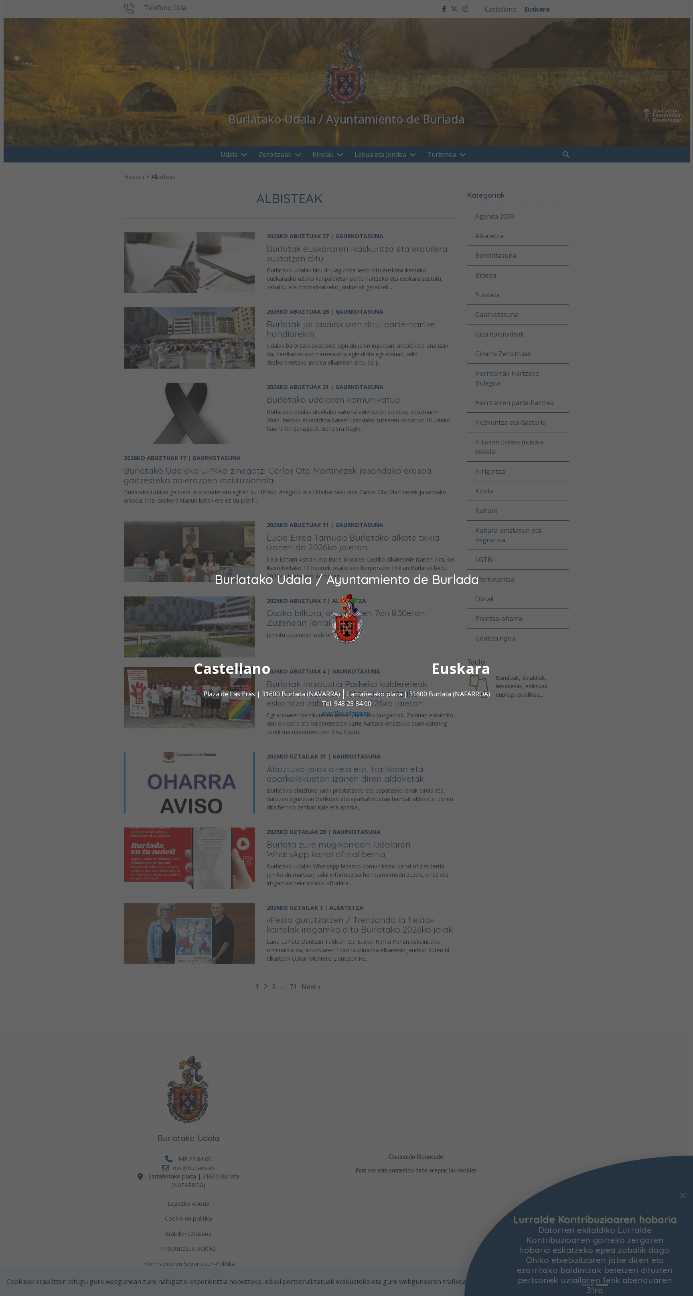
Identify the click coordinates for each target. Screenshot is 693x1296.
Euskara (461, 668)
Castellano (232, 668)
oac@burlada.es (346, 713)
